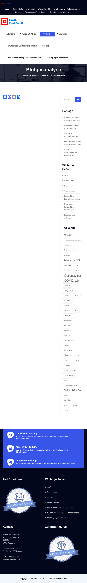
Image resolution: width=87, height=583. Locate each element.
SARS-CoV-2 (73, 390)
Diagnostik (68, 290)
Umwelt (66, 395)
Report (66, 370)
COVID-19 (71, 280)
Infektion (68, 315)
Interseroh (67, 325)
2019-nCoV (68, 235)
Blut (77, 265)
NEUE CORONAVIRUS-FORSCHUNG (70, 152)
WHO (66, 405)
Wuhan (75, 405)
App (76, 250)
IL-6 (76, 310)
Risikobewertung (69, 375)
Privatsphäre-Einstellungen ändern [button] (67, 9)
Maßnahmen (68, 350)
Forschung (68, 300)
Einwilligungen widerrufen (57, 58)
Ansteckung (67, 245)
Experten (76, 295)
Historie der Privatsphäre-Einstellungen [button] (31, 12)
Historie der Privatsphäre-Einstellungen (24, 58)
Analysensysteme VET (41, 75)
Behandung (67, 255)
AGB (7, 9)
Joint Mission (67, 330)
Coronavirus (73, 275)
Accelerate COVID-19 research (72, 240)
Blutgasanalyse (59, 75)
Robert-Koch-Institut (70, 385)
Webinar (68, 400)
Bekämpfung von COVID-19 (73, 260)
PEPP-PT (66, 360)
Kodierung (67, 335)
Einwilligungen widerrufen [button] (60, 12)
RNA (66, 380)
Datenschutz (18, 9)
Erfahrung (66, 295)
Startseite (11, 34)
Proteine (76, 360)
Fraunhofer (67, 305)
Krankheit (66, 345)
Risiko (74, 370)
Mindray (67, 355)
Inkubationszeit (68, 320)
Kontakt (45, 46)
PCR (77, 355)
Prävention (67, 365)
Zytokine (67, 410)
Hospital (67, 310)
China (67, 270)
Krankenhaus (69, 340)
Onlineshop (62, 34)
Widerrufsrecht (44, 9)
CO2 (76, 270)
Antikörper (67, 250)
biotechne (67, 265)
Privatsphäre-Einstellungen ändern (22, 46)
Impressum (30, 9)
